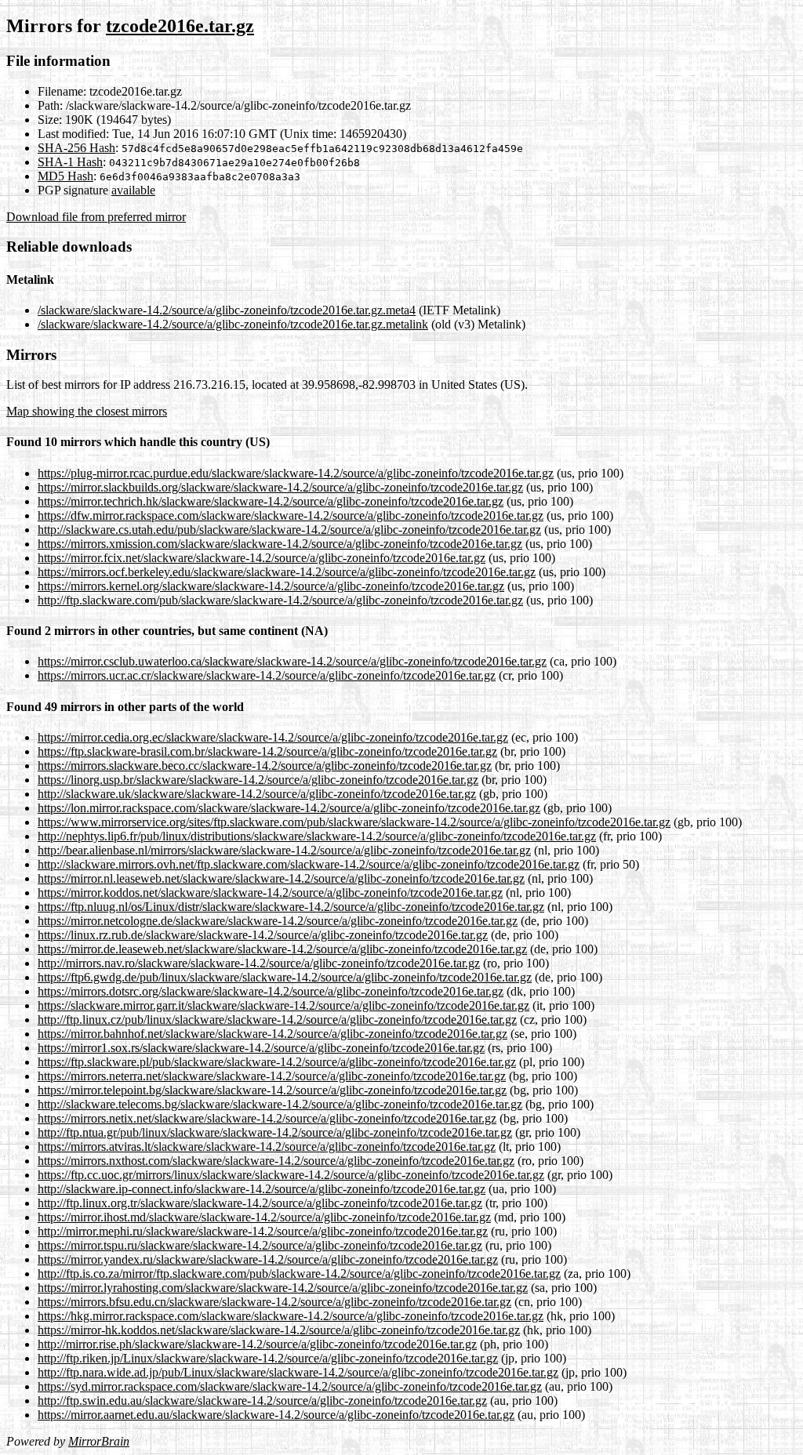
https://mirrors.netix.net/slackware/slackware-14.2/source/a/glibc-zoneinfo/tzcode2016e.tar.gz (267, 1118)
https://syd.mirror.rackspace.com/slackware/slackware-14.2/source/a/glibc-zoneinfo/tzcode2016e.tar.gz (290, 1386)
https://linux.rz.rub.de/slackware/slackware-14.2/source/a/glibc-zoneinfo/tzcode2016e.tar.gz (263, 935)
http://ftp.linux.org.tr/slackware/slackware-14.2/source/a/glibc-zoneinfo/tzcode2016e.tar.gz (260, 1203)
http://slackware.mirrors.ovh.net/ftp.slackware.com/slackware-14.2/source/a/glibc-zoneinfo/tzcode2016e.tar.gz (309, 864)
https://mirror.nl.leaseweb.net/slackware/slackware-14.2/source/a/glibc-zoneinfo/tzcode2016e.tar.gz (281, 878)
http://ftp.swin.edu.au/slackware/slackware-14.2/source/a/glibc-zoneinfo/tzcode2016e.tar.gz (262, 1400)
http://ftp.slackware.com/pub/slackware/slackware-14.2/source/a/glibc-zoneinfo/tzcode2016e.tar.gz (280, 600)
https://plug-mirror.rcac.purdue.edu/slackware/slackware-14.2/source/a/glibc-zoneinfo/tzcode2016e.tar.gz (296, 473)
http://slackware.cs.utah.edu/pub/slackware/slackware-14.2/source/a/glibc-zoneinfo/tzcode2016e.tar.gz (289, 529)
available (133, 190)
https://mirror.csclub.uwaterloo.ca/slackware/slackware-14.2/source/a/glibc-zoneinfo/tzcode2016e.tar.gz (292, 661)
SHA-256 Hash (76, 147)
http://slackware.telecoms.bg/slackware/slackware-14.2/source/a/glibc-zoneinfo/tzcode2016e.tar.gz (280, 1104)
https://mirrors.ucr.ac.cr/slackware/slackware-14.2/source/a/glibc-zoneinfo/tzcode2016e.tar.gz (267, 675)
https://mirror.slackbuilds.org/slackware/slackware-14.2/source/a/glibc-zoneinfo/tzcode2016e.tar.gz (280, 487)
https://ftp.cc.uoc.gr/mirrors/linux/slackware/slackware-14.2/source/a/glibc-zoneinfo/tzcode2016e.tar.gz (291, 1174)
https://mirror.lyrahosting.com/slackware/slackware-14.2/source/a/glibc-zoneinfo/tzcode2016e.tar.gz (283, 1287)
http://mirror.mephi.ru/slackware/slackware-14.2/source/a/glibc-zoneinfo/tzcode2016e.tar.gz (263, 1231)
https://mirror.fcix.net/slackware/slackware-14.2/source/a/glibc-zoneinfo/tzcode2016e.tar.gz (261, 557)
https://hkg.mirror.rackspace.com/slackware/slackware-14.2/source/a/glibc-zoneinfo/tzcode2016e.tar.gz (290, 1316)
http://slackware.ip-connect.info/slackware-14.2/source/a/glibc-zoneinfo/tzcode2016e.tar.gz (261, 1189)
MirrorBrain (98, 1441)
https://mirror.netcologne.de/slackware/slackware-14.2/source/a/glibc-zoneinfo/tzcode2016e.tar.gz (278, 920)
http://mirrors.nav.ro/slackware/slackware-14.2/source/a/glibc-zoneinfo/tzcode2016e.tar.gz (259, 963)
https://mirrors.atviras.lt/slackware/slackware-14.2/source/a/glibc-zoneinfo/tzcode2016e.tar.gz (267, 1146)
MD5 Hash (65, 176)
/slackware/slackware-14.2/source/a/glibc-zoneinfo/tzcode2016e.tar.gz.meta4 (227, 310)
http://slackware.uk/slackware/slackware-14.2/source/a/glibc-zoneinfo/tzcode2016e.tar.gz (257, 793)
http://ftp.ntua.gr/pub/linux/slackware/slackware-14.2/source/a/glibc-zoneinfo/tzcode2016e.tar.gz (275, 1132)
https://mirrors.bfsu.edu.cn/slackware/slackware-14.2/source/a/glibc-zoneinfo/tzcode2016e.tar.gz (274, 1301)
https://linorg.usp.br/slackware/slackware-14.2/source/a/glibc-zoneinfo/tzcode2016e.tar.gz (258, 779)
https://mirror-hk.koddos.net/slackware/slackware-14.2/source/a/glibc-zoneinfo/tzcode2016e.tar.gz (279, 1330)
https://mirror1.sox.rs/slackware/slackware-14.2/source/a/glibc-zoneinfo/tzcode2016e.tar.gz (261, 1047)
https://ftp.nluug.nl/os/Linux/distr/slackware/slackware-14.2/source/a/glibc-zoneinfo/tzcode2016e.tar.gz (291, 906)
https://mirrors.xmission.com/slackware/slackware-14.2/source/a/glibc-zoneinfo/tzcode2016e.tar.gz (280, 543)
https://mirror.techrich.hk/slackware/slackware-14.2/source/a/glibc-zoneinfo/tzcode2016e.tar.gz (270, 501)
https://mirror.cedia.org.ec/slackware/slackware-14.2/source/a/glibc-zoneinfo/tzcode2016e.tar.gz (273, 737)
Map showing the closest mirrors (86, 411)
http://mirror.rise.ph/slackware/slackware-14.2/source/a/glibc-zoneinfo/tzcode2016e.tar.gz (257, 1344)
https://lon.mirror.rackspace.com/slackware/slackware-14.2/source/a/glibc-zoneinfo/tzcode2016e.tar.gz (289, 808)
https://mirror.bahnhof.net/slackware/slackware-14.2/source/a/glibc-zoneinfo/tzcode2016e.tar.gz (272, 1033)
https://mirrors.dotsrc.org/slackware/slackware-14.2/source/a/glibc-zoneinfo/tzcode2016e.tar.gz (270, 991)
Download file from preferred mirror (96, 216)
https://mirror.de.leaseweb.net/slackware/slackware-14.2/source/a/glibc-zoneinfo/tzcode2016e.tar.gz (282, 949)
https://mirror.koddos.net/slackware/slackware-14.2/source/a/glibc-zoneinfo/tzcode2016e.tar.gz (270, 892)
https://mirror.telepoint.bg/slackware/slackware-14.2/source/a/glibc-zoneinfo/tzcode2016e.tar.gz (272, 1090)
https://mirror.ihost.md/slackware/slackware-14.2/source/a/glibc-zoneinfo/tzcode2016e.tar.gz (264, 1217)
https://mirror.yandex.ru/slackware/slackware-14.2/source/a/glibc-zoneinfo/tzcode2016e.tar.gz (268, 1259)
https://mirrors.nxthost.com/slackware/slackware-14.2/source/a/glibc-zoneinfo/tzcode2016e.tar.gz (276, 1160)
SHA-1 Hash (70, 162)
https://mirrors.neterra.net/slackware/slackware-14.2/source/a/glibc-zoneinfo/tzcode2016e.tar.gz (272, 1076)
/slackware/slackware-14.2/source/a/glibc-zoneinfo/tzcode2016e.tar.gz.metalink (233, 324)
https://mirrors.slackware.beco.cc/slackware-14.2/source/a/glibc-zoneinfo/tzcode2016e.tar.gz (265, 765)
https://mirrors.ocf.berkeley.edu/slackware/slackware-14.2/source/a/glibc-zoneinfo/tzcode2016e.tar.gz (287, 572)
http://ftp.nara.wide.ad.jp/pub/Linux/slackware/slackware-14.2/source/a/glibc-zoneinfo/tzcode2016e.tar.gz (298, 1372)
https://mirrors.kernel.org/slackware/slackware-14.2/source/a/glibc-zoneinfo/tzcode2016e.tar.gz (271, 586)
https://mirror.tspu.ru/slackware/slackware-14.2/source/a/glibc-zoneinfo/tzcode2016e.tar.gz (260, 1245)
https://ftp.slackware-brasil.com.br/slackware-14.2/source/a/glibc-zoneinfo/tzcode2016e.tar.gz (267, 751)
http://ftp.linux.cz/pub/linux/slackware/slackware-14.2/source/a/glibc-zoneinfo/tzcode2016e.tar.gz (277, 1019)
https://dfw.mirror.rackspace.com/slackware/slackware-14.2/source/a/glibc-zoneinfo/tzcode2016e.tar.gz (290, 515)
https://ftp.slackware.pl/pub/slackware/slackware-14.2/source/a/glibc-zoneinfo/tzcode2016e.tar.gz (277, 1062)
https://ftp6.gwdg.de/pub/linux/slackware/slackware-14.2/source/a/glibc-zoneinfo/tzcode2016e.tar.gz (285, 977)
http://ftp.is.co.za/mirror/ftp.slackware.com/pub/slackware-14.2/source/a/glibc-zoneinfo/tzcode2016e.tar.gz (299, 1273)
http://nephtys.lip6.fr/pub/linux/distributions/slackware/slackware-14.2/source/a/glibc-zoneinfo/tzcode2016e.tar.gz (317, 836)
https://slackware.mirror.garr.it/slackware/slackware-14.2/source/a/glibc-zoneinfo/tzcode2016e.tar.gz (283, 1005)
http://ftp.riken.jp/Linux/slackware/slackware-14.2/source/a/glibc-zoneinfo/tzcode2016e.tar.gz (268, 1358)
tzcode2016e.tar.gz (180, 26)
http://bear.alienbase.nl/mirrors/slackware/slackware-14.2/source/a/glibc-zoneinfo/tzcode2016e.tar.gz (284, 850)
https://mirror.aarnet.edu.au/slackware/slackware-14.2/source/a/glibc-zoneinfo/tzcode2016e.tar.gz (276, 1414)
